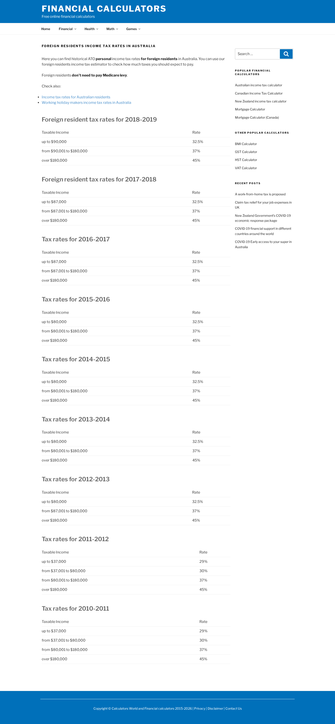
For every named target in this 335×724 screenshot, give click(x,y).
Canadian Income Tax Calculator (259, 93)
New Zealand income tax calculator (260, 101)
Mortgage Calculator (250, 109)
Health (90, 29)
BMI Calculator (246, 144)
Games (131, 29)
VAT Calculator (246, 168)
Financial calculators (104, 9)
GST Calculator (246, 152)
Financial (66, 29)
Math (110, 29)
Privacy (199, 708)
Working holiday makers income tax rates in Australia (86, 102)
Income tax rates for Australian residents (76, 97)
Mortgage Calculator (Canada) (257, 117)
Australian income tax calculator (258, 85)
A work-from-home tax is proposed (260, 194)
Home (45, 29)
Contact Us (233, 708)
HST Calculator (246, 160)
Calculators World (125, 708)
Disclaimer (215, 708)
